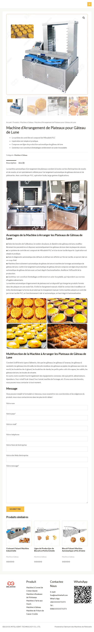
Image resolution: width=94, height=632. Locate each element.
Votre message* (12, 466)
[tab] (11, 162)
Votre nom (10, 403)
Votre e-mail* (11, 424)
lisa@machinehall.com (59, 595)
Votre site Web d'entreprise (17, 455)
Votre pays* (11, 414)
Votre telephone (12, 435)
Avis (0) (21, 163)
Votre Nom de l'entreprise (16, 445)
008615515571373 (58, 609)
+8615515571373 (57, 602)
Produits (16, 122)
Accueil (9, 122)
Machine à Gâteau (26, 122)
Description (11, 163)
